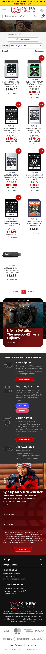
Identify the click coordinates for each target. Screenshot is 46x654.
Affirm (22, 405)
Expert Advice (24, 418)
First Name (8, 514)
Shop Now (12, 342)
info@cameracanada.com (14, 579)
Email (5, 505)
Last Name (8, 524)
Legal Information (16, 645)
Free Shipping (24, 362)
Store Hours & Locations (13, 574)
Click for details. (23, 4)
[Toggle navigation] (4, 8)
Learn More (24, 379)
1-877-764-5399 (10, 576)
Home (4, 34)
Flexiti (22, 410)
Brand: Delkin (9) (15, 34)
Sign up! (23, 549)
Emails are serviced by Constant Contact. (20, 542)
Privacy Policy (31, 645)
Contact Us (10, 570)
